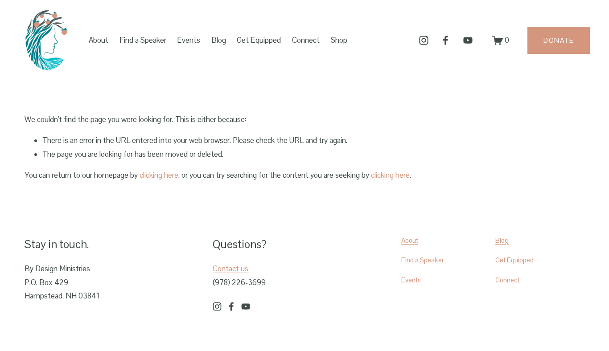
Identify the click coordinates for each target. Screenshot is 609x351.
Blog (218, 40)
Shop (339, 40)
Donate (558, 40)
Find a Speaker (142, 40)
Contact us (230, 268)
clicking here (159, 175)
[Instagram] (423, 40)
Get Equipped (514, 260)
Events (188, 40)
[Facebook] (445, 40)
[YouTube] (467, 40)
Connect (507, 280)
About (409, 240)
